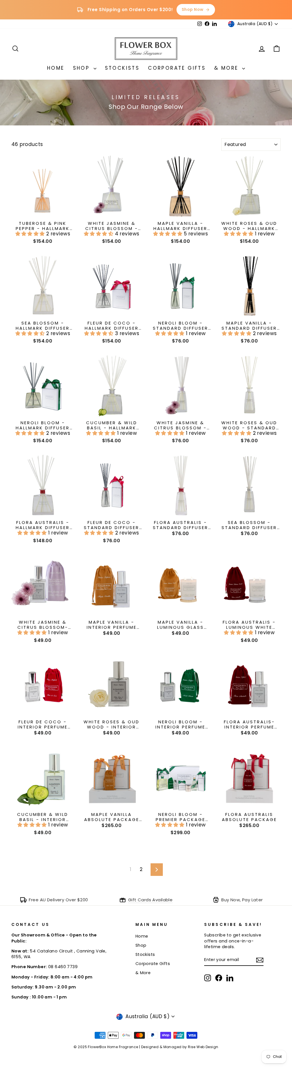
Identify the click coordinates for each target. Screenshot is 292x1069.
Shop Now (193, 9)
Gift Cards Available (150, 900)
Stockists (122, 68)
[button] (30, 233)
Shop (82, 68)
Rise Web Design (203, 1046)
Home (55, 68)
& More (227, 68)
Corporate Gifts (177, 68)
